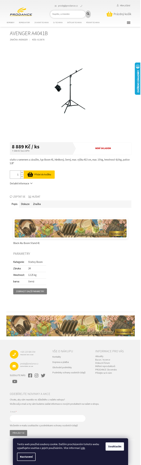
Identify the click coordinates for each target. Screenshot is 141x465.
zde (83, 448)
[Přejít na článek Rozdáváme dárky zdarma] (71, 228)
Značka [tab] (37, 204)
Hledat (88, 14)
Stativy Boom (35, 262)
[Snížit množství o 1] (22, 177)
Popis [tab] (15, 204)
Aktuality (99, 356)
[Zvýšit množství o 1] (22, 173)
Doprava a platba (60, 362)
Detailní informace (19, 183)
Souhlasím (114, 446)
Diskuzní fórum (102, 363)
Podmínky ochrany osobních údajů (68, 372)
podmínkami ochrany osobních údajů (59, 425)
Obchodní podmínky (62, 367)
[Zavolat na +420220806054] (83, 6)
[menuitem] (13, 23)
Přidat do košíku (42, 174)
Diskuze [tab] (25, 204)
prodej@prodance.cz (29, 364)
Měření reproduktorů (105, 366)
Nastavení (26, 457)
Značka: (19, 39)
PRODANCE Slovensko (106, 369)
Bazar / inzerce (102, 360)
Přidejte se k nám (103, 373)
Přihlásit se (18, 433)
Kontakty (56, 356)
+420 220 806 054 (27, 353)
